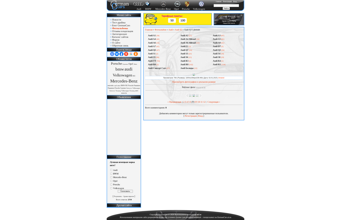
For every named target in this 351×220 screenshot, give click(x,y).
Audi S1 (151, 53)
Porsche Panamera (134, 85)
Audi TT (152, 61)
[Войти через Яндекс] (126, 54)
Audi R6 (152, 64)
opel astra (117, 85)
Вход (235, 1)
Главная (218, 1)
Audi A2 (184, 35)
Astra (135, 64)
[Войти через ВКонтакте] (117, 54)
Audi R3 (184, 61)
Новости (116, 19)
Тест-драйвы (118, 22)
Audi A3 (217, 35)
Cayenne (125, 64)
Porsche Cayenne (120, 88)
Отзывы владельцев (122, 31)
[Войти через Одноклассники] (136, 54)
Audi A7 (152, 46)
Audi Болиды (187, 68)
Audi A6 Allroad (188, 43)
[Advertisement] (123, 126)
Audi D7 (217, 46)
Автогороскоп (119, 34)
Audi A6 (152, 43)
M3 (134, 76)
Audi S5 (151, 57)
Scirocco (129, 88)
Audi (137, 8)
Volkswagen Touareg (128, 91)
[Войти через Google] (131, 54)
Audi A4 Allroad (188, 39)
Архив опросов (128, 196)
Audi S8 (216, 57)
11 (202, 102)
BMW (147, 8)
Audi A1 (152, 35)
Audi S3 (178, 30)
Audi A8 (217, 43)
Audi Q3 (217, 50)
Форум (115, 39)
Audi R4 (217, 61)
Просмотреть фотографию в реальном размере (194, 82)
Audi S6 (184, 57)
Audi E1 (184, 46)
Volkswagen (199, 8)
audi (128, 69)
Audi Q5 (152, 50)
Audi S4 (216, 53)
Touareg (118, 91)
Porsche (186, 8)
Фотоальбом (160, 30)
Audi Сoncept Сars (157, 68)
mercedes (111, 85)
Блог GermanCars (121, 25)
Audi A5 (217, 39)
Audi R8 (184, 64)
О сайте (116, 42)
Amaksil (221, 78)
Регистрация (227, 1)
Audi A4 (152, 39)
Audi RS (217, 64)
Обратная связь (120, 45)
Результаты (118, 196)
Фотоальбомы (120, 28)
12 (204, 102)
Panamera (111, 88)
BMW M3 (124, 85)
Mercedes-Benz (163, 8)
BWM (115, 173)
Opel (176, 8)
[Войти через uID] (112, 54)
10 (199, 102)
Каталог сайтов (120, 37)
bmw (119, 69)
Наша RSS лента (229, 23)
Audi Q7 (184, 50)
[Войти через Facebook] (121, 54)
